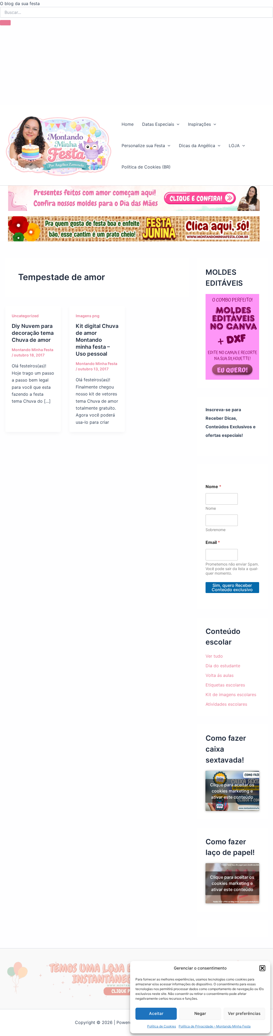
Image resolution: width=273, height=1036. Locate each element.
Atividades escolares (226, 704)
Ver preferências (244, 1013)
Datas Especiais (158, 124)
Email (213, 542)
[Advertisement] (136, 65)
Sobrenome (216, 529)
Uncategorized (25, 315)
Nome (211, 508)
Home (128, 124)
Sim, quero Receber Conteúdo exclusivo (232, 587)
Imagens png (87, 315)
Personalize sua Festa (143, 145)
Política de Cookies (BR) (146, 167)
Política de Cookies (161, 1026)
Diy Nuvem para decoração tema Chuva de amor (33, 333)
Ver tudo (214, 656)
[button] (262, 968)
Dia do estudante (223, 665)
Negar (200, 1013)
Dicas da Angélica (197, 145)
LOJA (234, 145)
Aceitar (156, 1013)
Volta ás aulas (220, 675)
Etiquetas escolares (225, 685)
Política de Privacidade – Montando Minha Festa (215, 1026)
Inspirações (199, 124)
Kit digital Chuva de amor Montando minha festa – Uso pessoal (97, 340)
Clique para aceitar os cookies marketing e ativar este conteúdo (232, 790)
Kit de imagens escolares (231, 694)
